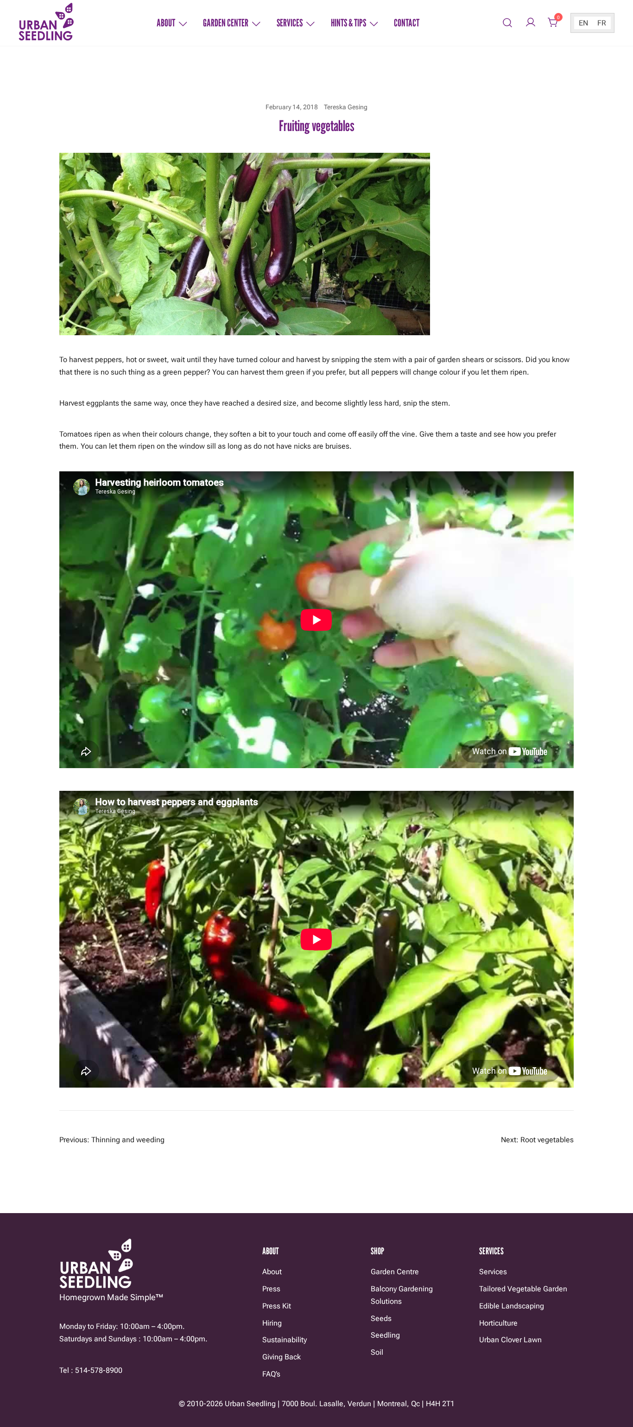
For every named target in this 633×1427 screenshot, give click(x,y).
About (166, 23)
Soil (377, 1352)
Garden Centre (395, 1271)
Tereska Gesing (345, 107)
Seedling (385, 1335)
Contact (406, 23)
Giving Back (281, 1356)
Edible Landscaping (511, 1306)
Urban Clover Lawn (510, 1339)
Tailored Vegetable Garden (523, 1288)
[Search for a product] (507, 23)
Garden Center (225, 23)
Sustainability (284, 1339)
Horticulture (498, 1323)
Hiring (272, 1323)
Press (271, 1288)
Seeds (381, 1318)
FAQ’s (271, 1374)
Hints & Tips (348, 23)
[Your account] (530, 23)
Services (290, 23)
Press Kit (276, 1306)
